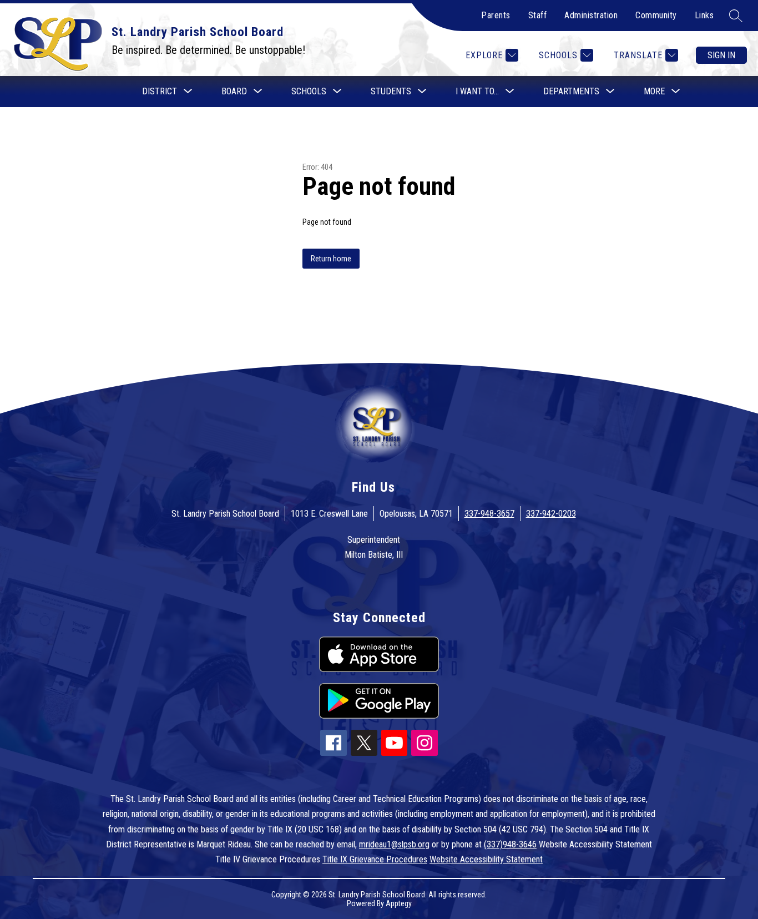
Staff (537, 15)
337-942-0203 (551, 513)
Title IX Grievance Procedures (374, 859)
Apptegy (399, 903)
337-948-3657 (489, 513)
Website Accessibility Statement (486, 859)
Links (704, 15)
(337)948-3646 (510, 844)
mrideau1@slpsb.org (394, 844)
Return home (331, 258)
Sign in (721, 55)
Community (656, 15)
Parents (496, 15)
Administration (591, 15)
